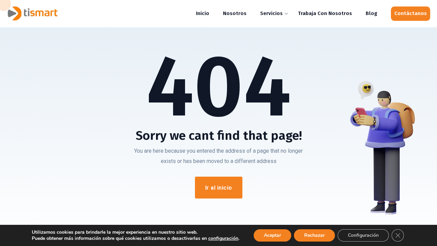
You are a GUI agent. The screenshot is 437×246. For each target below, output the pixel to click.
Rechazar (314, 235)
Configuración (363, 235)
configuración (223, 238)
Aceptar (272, 235)
